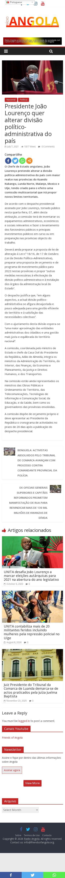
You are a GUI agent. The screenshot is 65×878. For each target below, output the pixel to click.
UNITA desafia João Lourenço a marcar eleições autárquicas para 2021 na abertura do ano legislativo (31, 576)
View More (32, 783)
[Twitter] (15, 161)
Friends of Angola (12, 737)
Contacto (47, 835)
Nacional (11, 99)
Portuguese (15, 2)
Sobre (18, 835)
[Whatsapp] (22, 161)
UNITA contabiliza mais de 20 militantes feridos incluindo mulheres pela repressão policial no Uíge (32, 632)
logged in (24, 721)
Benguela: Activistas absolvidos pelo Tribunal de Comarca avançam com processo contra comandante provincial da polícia (37, 462)
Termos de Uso (32, 835)
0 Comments (48, 146)
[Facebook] (8, 161)
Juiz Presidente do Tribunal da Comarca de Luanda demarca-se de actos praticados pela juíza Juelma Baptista (31, 690)
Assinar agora (12, 770)
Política (23, 99)
